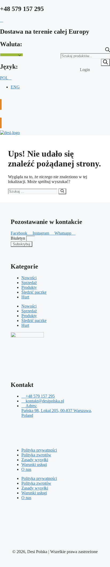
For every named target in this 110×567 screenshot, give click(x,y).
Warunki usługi (34, 464)
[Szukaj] (105, 62)
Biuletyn (18, 238)
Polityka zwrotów (36, 455)
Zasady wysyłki (34, 459)
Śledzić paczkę (33, 292)
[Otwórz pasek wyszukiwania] (107, 50)
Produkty (29, 287)
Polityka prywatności (39, 450)
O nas (26, 469)
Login (85, 69)
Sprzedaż (29, 282)
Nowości (29, 277)
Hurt (25, 297)
